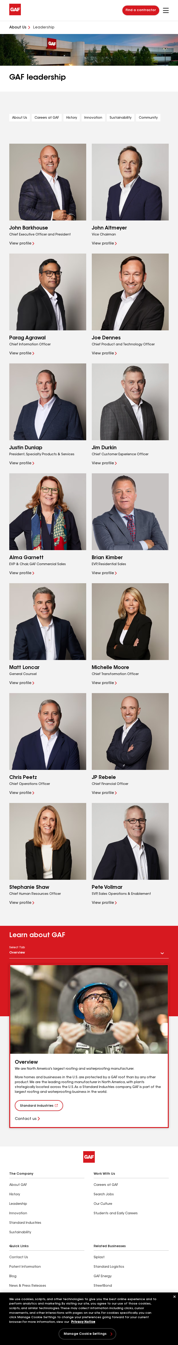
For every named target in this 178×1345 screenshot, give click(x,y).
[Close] (174, 1296)
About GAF (18, 1185)
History (71, 118)
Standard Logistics (109, 1267)
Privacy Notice (83, 1321)
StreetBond (103, 1286)
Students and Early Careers (116, 1213)
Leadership (18, 1204)
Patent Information (25, 1267)
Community (148, 118)
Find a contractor (141, 10)
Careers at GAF (47, 118)
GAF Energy (102, 1276)
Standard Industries (36, 1106)
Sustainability (120, 118)
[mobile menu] (166, 10)
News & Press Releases (27, 1286)
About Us (19, 118)
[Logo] (15, 14)
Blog (12, 1276)
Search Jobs (104, 1194)
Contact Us (18, 1257)
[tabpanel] (89, 1046)
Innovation (93, 118)
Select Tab (17, 947)
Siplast (99, 1257)
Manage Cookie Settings (85, 1334)
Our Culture (103, 1204)
